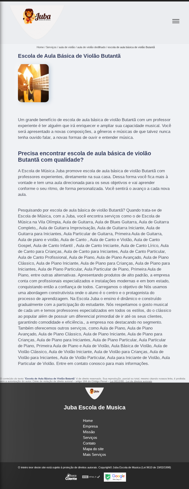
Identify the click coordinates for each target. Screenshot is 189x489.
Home (88, 420)
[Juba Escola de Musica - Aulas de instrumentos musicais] (36, 38)
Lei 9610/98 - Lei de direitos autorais (131, 381)
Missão (89, 432)
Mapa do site (93, 449)
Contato (89, 443)
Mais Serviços (94, 454)
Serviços (90, 437)
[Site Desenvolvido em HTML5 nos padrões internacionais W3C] (91, 477)
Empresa (90, 426)
